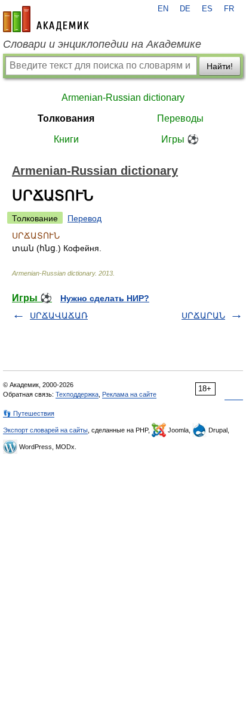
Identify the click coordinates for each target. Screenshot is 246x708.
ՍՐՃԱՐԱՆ (203, 315)
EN (163, 9)
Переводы (180, 118)
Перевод (84, 218)
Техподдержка (77, 394)
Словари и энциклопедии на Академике (102, 44)
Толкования (66, 118)
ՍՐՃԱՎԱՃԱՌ (59, 315)
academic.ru (46, 19)
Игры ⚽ (180, 139)
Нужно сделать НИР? (104, 298)
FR (229, 9)
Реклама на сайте (129, 394)
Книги (66, 139)
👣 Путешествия (28, 413)
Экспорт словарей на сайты (45, 430)
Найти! (220, 66)
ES (207, 9)
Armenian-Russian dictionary (122, 97)
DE (185, 9)
